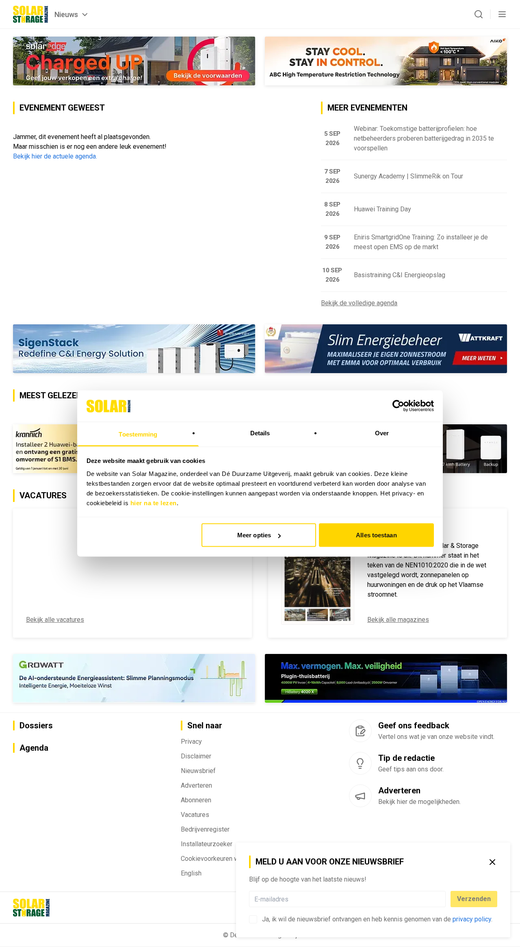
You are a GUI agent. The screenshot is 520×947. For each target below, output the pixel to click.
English (191, 873)
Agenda (34, 748)
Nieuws (66, 14)
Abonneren (196, 800)
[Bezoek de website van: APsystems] (386, 348)
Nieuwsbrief (198, 771)
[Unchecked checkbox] (253, 919)
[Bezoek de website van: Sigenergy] (134, 348)
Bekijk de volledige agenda (359, 303)
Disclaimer (196, 756)
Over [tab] (382, 432)
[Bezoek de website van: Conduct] (323, 61)
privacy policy (472, 919)
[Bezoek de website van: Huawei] (134, 678)
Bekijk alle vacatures (55, 619)
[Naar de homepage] (30, 14)
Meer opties (254, 535)
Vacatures (195, 815)
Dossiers (36, 725)
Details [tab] (260, 432)
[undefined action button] (443, 899)
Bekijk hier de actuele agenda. (55, 156)
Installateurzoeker (206, 844)
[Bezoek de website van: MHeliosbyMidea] (386, 678)
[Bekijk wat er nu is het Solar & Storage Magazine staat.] (317, 573)
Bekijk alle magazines (398, 619)
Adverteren (196, 785)
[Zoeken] (478, 14)
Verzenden (474, 899)
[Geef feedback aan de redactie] (360, 730)
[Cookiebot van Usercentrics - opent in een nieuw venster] (398, 406)
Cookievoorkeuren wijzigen (219, 858)
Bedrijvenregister (205, 829)
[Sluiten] (492, 862)
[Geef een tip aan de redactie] (360, 763)
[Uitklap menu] (502, 14)
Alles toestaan (376, 535)
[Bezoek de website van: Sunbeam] (134, 61)
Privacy (191, 741)
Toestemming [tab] (138, 433)
